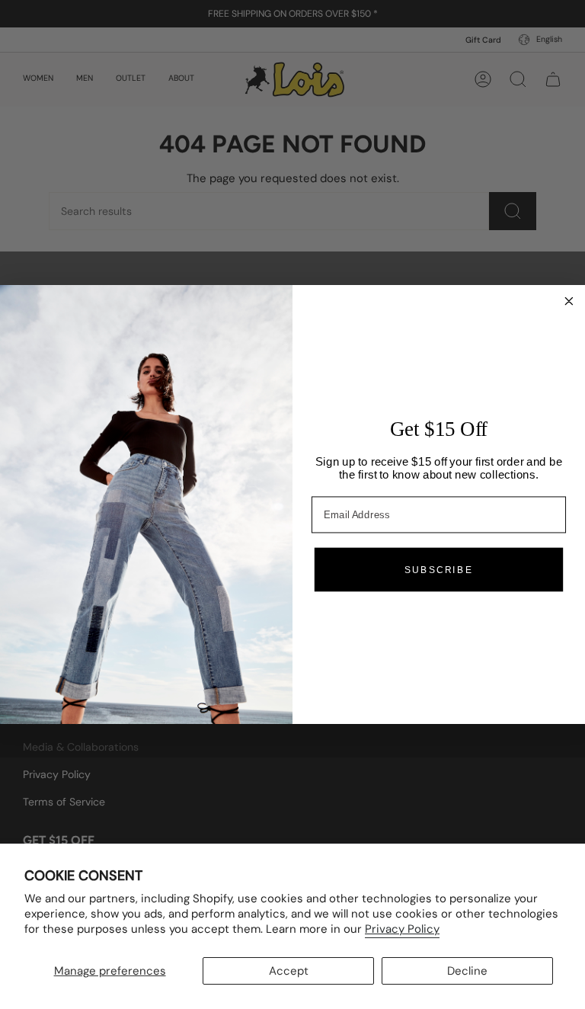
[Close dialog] (568, 301)
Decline (467, 971)
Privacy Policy (402, 929)
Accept (288, 971)
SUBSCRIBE (438, 569)
